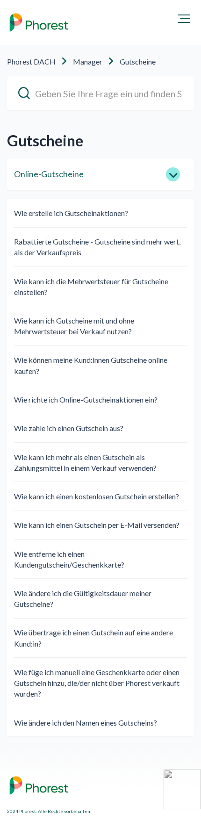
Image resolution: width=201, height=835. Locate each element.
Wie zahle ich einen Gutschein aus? (68, 428)
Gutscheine (138, 61)
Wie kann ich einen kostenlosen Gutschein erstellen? (96, 496)
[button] (184, 19)
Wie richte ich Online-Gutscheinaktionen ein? (86, 399)
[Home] (39, 22)
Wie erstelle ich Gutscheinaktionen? (71, 213)
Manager (87, 61)
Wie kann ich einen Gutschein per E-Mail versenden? (96, 524)
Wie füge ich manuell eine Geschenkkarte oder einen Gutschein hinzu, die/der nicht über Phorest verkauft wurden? (96, 683)
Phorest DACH (31, 61)
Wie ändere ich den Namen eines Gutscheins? (85, 722)
